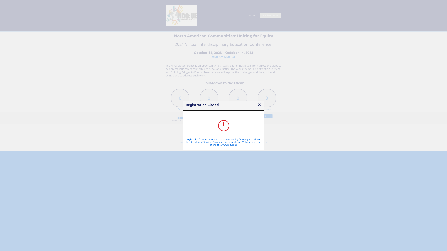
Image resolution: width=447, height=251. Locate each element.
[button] (259, 104)
